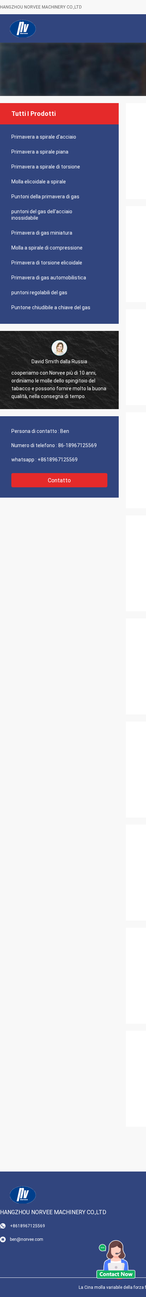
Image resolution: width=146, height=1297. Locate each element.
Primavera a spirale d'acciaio (43, 137)
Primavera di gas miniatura (41, 233)
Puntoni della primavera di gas (45, 196)
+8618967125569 (58, 459)
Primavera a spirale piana (39, 152)
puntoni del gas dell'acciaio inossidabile (41, 215)
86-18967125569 (77, 445)
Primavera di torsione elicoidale (46, 263)
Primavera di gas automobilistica (48, 277)
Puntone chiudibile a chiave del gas (50, 307)
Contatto (59, 480)
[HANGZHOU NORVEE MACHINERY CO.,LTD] (23, 28)
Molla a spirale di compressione (47, 248)
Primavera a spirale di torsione (45, 167)
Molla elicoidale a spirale (38, 181)
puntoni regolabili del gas (39, 292)
